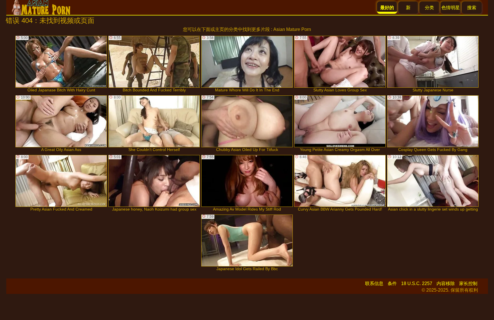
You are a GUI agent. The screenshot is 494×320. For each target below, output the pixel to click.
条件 (392, 283)
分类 (429, 7)
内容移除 (446, 283)
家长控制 (468, 283)
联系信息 (374, 283)
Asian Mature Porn (292, 29)
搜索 (471, 7)
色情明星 (450, 7)
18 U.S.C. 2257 (416, 283)
